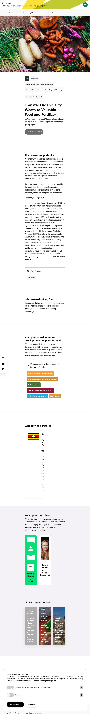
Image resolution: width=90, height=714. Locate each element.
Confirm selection (15, 704)
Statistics (18, 695)
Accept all (31, 704)
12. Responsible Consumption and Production (42, 379)
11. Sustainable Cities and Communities (40, 373)
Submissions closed (34, 132)
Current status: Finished (34, 97)
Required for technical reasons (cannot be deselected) (32, 687)
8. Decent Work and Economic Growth (40, 390)
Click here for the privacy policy (44, 681)
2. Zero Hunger (55, 396)
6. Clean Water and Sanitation (37, 396)
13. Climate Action (34, 385)
